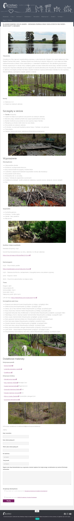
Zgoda (37, 518)
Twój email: (6, 460)
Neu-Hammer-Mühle (10, 382)
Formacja (60, 16)
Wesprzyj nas (44, 16)
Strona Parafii (8, 365)
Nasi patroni (36, 16)
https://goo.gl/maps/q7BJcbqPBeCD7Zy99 (16, 255)
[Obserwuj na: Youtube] (70, 514)
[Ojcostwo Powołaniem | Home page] (10, 6)
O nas (12, 16)
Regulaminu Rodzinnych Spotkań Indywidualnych (36, 491)
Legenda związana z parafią (12, 369)
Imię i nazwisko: (7, 433)
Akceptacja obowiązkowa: (10, 489)
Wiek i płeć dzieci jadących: (10, 446)
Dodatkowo (7, 372)
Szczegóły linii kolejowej (11, 399)
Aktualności (6, 16)
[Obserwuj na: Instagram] (67, 514)
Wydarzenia (27, 16)
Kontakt (53, 16)
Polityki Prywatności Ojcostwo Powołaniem (27, 497)
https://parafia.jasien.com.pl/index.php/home (16, 269)
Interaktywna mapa (9, 379)
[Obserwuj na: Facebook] (65, 514)
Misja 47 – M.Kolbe (7, 20)
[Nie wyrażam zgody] (72, 518)
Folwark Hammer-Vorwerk (12, 393)
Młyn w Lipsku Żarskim (11, 396)
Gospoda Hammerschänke (12, 389)
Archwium (18, 16)
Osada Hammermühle (10, 386)
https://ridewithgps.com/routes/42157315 (23, 297)
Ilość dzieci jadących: (9, 440)
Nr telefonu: (6, 453)
